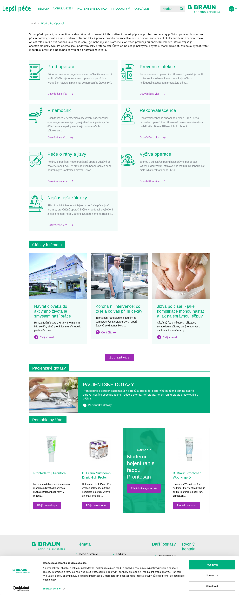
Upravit (210, 575)
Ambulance (62, 8)
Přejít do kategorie (141, 488)
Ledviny (121, 554)
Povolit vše (212, 564)
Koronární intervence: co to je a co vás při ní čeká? (119, 308)
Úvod (32, 23)
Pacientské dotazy (92, 8)
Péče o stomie (88, 554)
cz (231, 8)
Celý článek (47, 337)
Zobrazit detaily (51, 588)
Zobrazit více (119, 357)
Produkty (119, 8)
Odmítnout (212, 586)
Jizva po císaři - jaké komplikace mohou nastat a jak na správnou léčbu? (180, 311)
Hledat (181, 9)
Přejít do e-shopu (47, 505)
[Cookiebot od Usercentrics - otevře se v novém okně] (21, 588)
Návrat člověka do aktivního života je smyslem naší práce (52, 311)
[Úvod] (16, 9)
